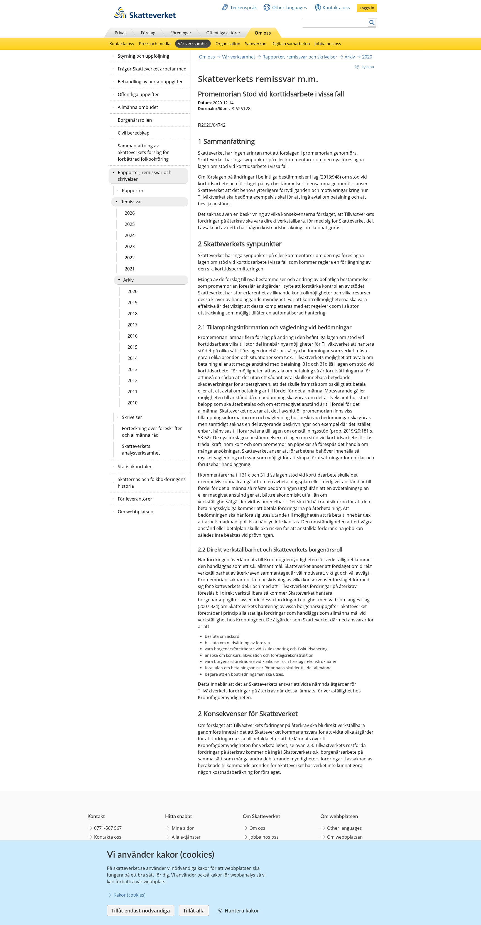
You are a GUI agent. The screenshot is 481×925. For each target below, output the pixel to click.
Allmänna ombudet (138, 107)
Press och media (154, 43)
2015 (132, 347)
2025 (130, 224)
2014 (132, 358)
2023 (130, 246)
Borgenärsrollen (135, 120)
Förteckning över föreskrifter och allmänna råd (152, 431)
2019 (132, 302)
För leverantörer (135, 499)
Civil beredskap (133, 133)
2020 (132, 291)
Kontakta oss (336, 7)
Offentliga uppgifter (138, 94)
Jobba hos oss (328, 43)
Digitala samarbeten (290, 43)
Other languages (289, 7)
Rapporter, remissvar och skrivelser (144, 175)
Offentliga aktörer (223, 32)
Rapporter (133, 190)
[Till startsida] (145, 16)
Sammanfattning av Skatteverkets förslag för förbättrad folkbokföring (143, 152)
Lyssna (368, 66)
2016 (132, 336)
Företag (148, 32)
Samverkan (255, 43)
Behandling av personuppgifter (150, 82)
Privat (120, 32)
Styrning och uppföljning (143, 56)
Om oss (263, 33)
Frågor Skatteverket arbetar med (152, 69)
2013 (132, 369)
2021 (130, 269)
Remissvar (131, 202)
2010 (132, 403)
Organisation (227, 43)
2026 (130, 213)
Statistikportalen (135, 466)
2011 (132, 392)
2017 (132, 325)
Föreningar (180, 32)
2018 (132, 314)
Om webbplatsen (135, 512)
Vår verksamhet (193, 43)
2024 (130, 235)
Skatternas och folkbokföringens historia (152, 482)
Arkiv (128, 280)
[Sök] (372, 22)
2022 (130, 258)
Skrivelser (132, 417)
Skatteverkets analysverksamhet (141, 449)
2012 (132, 380)
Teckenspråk (243, 7)
